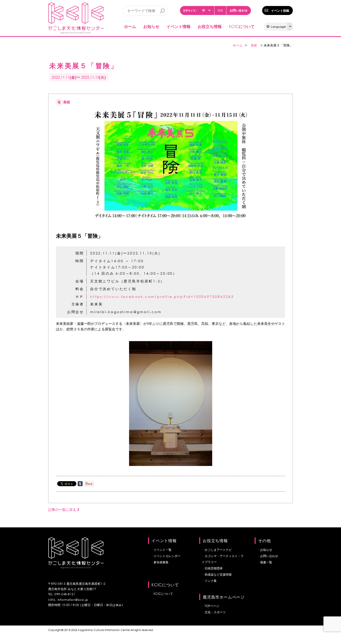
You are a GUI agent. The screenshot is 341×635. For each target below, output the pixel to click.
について (242, 26)
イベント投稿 (280, 10)
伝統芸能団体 (214, 568)
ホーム (130, 26)
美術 (254, 45)
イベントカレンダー (167, 556)
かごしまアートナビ (218, 550)
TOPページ (212, 606)
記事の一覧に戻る (62, 509)
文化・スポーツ (215, 612)
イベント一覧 (162, 550)
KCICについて (163, 594)
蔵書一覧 (266, 562)
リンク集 (211, 581)
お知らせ (151, 26)
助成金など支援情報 (218, 574)
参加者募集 (161, 562)
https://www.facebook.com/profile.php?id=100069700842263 (162, 296)
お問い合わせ (239, 10)
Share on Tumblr (80, 483)
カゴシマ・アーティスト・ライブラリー (223, 559)
